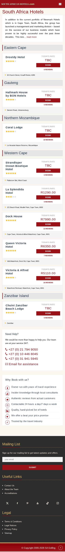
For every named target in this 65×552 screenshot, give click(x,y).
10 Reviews (48, 140)
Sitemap (8, 533)
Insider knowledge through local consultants (34, 392)
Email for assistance (23, 364)
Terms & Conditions (13, 521)
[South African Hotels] (18, 4)
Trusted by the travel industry (27, 421)
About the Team (11, 489)
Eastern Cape (15, 48)
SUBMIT (32, 467)
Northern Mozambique (22, 118)
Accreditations (11, 493)
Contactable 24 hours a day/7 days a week (34, 404)
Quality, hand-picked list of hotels (29, 409)
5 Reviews (48, 105)
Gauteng (11, 83)
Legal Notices (10, 525)
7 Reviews (48, 256)
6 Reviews (48, 69)
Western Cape (15, 153)
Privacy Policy (11, 529)
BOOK (48, 65)
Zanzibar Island (16, 296)
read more (32, 37)
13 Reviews (48, 229)
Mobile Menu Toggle (60, 4)
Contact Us (9, 485)
